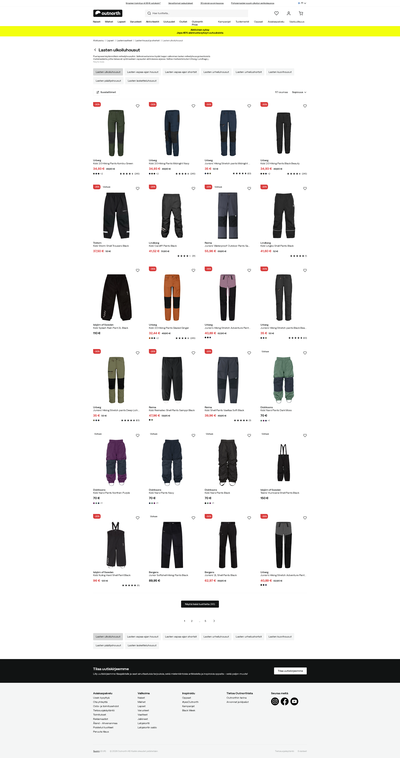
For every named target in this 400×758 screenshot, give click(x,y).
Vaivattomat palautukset (180, 3)
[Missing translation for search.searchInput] (148, 13)
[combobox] (196, 13)
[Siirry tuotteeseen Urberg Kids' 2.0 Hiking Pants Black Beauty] (283, 133)
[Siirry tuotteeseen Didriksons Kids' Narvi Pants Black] (228, 462)
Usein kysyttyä (101, 697)
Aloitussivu (98, 40)
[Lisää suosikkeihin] (137, 106)
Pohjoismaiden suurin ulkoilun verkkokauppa (252, 3)
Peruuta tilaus (101, 731)
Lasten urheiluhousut (216, 72)
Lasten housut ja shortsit (147, 40)
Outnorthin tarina (236, 697)
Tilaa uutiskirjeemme (290, 671)
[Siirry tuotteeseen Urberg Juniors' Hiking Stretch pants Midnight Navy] (228, 133)
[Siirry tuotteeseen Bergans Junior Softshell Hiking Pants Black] (172, 545)
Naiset (96, 21)
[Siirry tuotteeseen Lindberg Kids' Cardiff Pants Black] (172, 215)
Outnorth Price (197, 23)
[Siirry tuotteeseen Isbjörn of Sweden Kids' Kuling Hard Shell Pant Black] (116, 545)
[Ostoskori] (301, 13)
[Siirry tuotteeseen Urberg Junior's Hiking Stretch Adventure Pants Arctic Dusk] (228, 297)
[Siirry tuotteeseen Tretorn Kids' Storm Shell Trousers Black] (116, 215)
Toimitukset (99, 714)
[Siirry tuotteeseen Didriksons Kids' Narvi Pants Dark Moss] (283, 380)
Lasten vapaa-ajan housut (142, 72)
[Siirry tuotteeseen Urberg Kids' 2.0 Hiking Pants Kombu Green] (116, 133)
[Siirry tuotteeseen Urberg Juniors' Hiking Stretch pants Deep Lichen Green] (116, 380)
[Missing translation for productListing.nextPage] (214, 621)
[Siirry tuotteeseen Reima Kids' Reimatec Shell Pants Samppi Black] (172, 380)
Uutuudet (169, 21)
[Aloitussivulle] (108, 13)
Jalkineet (143, 719)
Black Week (188, 710)
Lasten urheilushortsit (249, 72)
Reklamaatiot (100, 719)
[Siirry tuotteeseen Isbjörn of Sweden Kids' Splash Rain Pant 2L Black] (116, 297)
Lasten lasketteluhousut (142, 80)
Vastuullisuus (296, 21)
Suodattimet (108, 92)
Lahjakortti (144, 723)
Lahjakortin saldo (147, 727)
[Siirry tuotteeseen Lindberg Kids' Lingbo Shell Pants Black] (283, 215)
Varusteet (136, 21)
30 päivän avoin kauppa (212, 3)
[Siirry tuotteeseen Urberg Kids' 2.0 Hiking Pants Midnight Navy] (172, 133)
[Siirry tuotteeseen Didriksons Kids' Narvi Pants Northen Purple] (116, 462)
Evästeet (302, 751)
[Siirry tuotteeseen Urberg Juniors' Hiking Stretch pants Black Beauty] (283, 297)
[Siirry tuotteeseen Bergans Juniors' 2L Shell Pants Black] (228, 545)
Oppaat (258, 21)
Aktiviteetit (152, 21)
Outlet (183, 21)
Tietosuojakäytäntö (104, 710)
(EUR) (99, 751)
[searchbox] (199, 13)
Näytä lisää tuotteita (200, 604)
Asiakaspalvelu (276, 21)
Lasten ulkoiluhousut (108, 72)
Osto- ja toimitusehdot (106, 706)
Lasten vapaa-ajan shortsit (181, 72)
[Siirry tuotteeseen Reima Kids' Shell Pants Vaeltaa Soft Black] (228, 380)
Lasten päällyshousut (108, 80)
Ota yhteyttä (100, 701)
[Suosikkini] (276, 13)
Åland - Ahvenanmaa (105, 723)
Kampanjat (224, 21)
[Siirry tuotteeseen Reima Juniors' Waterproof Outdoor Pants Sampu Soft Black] (228, 215)
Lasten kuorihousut (280, 72)
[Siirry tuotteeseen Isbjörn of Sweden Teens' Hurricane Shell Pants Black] (283, 462)
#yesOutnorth (190, 701)
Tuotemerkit (242, 21)
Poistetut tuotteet (103, 727)
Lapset (122, 21)
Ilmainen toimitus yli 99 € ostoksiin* (143, 3)
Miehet (109, 21)
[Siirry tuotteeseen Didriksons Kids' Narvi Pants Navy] (172, 462)
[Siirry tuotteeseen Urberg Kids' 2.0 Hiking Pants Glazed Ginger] (172, 297)
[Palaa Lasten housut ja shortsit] (96, 50)
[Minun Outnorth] (288, 13)
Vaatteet (143, 714)
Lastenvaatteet (124, 40)
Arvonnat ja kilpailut (238, 701)
